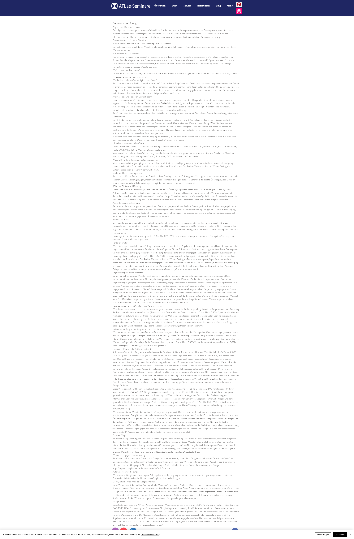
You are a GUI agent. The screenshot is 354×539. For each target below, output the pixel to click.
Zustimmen (340, 534)
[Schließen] (350, 534)
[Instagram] (239, 11)
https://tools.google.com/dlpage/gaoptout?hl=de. (177, 451)
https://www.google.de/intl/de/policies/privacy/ (141, 524)
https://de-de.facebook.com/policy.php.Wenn (179, 378)
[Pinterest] (239, 4)
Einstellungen (323, 534)
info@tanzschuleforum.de (154, 149)
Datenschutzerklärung (150, 534)
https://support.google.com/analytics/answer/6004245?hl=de (141, 468)
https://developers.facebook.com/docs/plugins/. (187, 358)
